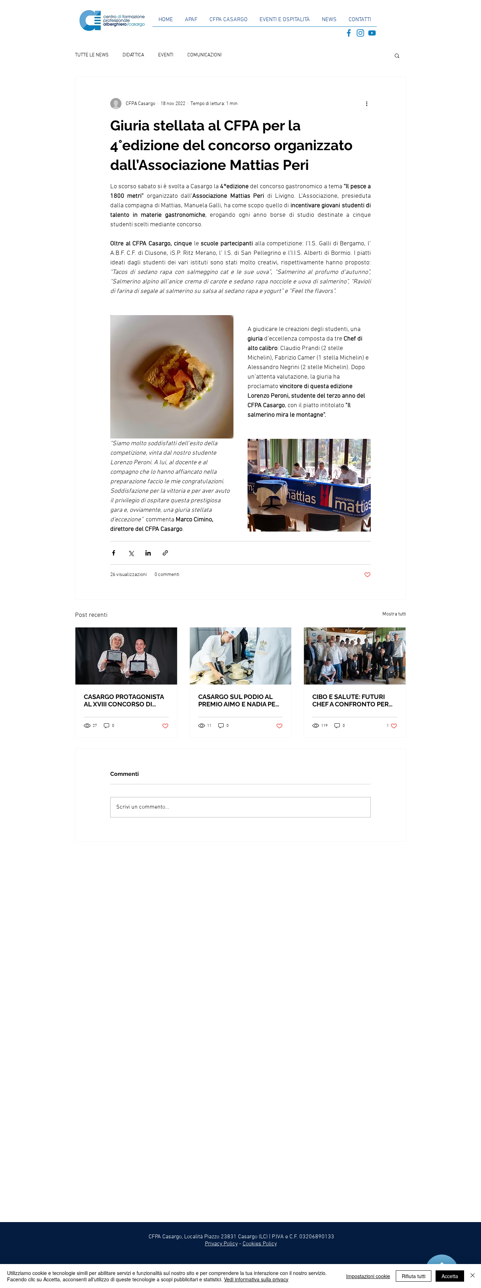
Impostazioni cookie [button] (368, 1276)
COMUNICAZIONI (204, 55)
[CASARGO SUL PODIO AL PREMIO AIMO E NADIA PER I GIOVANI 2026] (241, 656)
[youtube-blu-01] (372, 33)
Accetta (450, 1276)
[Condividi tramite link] (165, 553)
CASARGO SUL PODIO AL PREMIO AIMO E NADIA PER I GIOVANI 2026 (240, 700)
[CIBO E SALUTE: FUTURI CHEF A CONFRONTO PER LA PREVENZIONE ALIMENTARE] (355, 656)
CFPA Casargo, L (168, 1236)
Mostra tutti (394, 614)
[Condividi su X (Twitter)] (130, 553)
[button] (397, 55)
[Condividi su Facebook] (113, 553)
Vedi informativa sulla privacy (256, 1279)
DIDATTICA (133, 55)
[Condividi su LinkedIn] (148, 553)
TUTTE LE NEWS (91, 55)
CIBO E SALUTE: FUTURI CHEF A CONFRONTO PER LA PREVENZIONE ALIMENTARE (350, 700)
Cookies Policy (260, 1243)
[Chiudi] (472, 1276)
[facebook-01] (348, 33)
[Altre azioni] (366, 103)
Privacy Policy (221, 1243)
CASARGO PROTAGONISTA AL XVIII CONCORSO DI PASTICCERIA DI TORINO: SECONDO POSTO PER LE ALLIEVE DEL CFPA (124, 700)
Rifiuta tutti (413, 1276)
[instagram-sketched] (360, 33)
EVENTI (165, 55)
